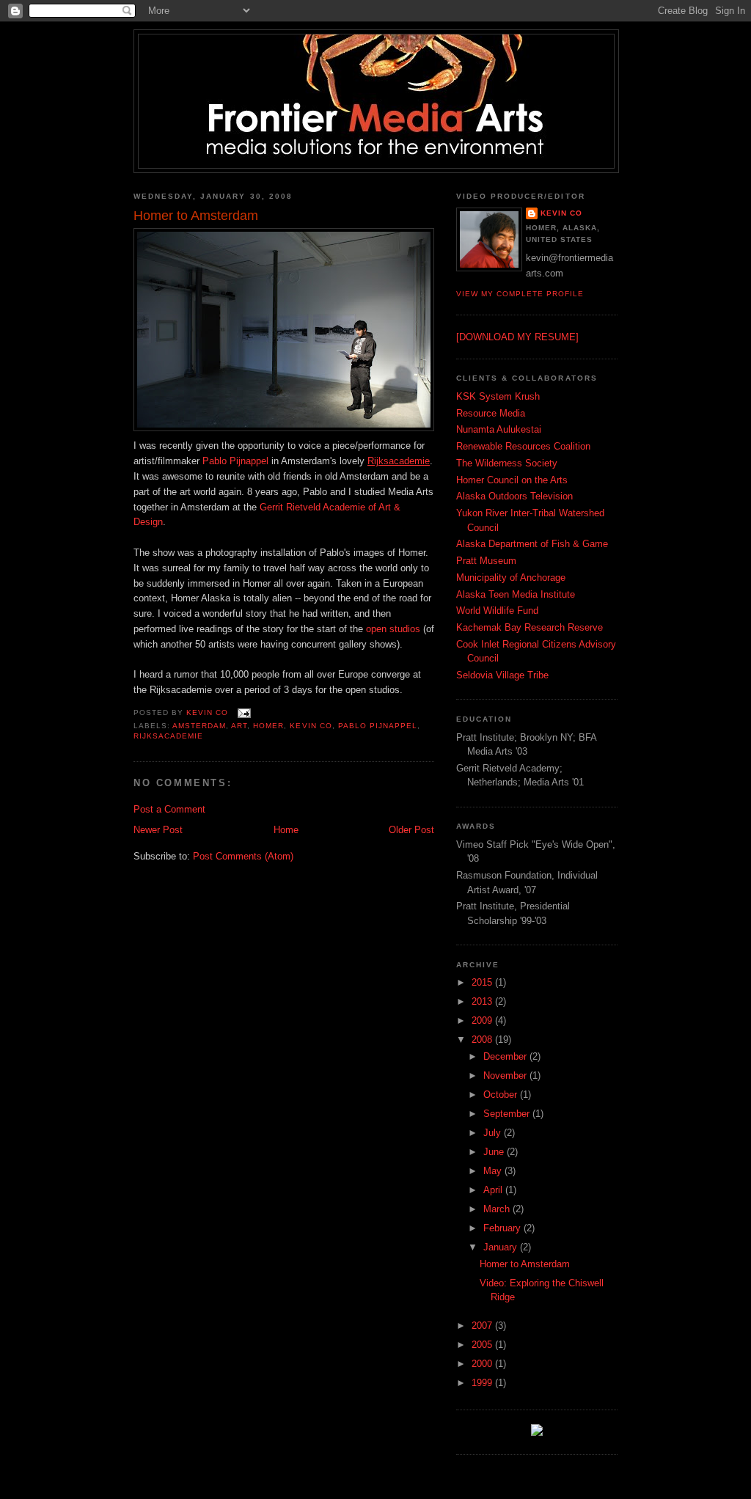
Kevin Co (561, 213)
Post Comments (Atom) (243, 856)
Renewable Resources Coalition (523, 446)
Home (286, 829)
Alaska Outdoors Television (514, 496)
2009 (483, 1020)
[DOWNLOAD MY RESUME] (517, 336)
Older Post (411, 829)
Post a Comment (169, 809)
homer (268, 726)
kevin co (310, 726)
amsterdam (199, 726)
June (495, 1151)
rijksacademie (168, 736)
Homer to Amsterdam (525, 1263)
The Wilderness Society (506, 463)
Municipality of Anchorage (510, 577)
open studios (393, 628)
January (501, 1247)
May (494, 1170)
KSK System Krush (498, 396)
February (503, 1228)
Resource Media (490, 413)
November (506, 1075)
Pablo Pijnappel (235, 460)
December (506, 1056)
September (507, 1113)
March (498, 1208)
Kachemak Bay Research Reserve (529, 627)
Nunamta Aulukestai (498, 429)
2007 (483, 1325)
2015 (483, 982)
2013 (483, 1001)
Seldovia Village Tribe (502, 675)
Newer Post (158, 829)
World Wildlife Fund (497, 610)
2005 (483, 1344)
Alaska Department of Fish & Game (532, 543)
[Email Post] (244, 712)
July (493, 1132)
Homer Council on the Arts (512, 479)
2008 (483, 1039)
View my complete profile (520, 294)
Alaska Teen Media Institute (515, 594)
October (501, 1094)
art (239, 726)
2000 (483, 1363)
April (494, 1189)
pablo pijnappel (377, 726)
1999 (483, 1382)
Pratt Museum (486, 560)
